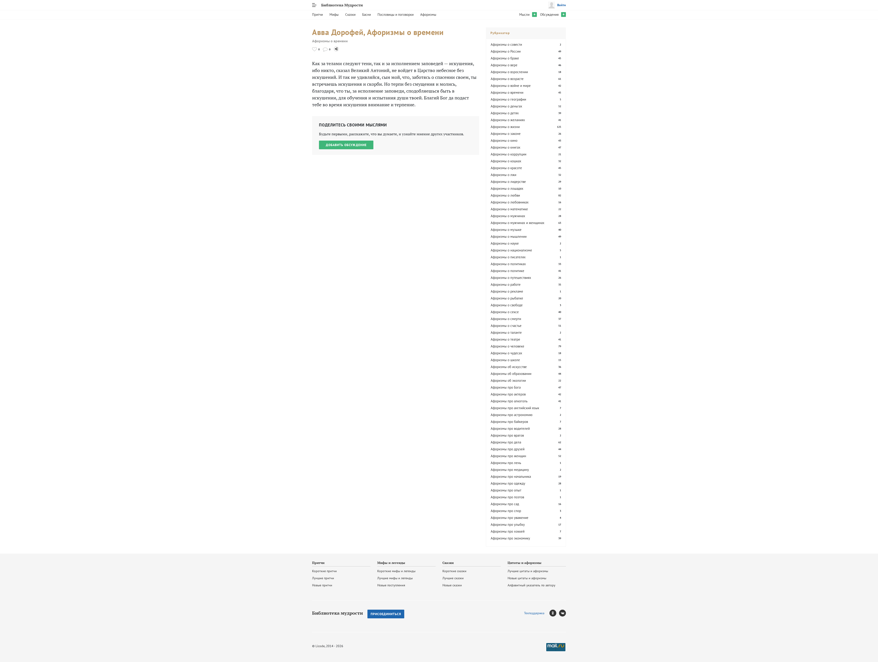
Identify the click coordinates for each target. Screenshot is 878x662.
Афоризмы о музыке (506, 229)
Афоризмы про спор (506, 511)
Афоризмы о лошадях (507, 188)
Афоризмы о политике (507, 271)
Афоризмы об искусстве (509, 367)
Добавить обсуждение (346, 145)
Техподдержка (534, 613)
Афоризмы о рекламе (507, 291)
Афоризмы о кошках (506, 161)
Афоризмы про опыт (506, 490)
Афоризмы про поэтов (507, 497)
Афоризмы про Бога (506, 387)
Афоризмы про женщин (508, 456)
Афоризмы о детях (505, 113)
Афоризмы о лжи (503, 175)
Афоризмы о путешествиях (511, 277)
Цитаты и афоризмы (524, 563)
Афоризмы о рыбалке (507, 298)
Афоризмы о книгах (505, 147)
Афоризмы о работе (506, 284)
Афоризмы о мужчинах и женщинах (517, 223)
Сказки (350, 14)
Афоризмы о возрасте (507, 79)
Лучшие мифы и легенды (395, 578)
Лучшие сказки (453, 578)
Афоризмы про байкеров (509, 421)
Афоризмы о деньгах (506, 106)
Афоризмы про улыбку (508, 524)
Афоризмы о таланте (506, 332)
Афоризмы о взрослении (509, 72)
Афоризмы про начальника (511, 476)
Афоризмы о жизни (505, 127)
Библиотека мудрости (337, 613)
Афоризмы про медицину (510, 469)
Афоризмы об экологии (508, 380)
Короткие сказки (454, 571)
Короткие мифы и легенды (396, 571)
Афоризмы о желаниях (508, 120)
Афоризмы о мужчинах (508, 216)
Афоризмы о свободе (507, 305)
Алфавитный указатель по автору (531, 585)
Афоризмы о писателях (508, 257)
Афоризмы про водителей (510, 428)
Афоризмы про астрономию (512, 415)
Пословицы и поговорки (395, 14)
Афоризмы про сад (505, 504)
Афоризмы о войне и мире (511, 85)
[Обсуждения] (325, 49)
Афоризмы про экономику (510, 538)
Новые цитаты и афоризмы (527, 578)
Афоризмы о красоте (506, 168)
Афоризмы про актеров (508, 394)
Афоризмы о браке (505, 58)
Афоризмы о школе (505, 360)
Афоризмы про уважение (509, 517)
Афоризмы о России (506, 51)
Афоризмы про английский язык (515, 408)
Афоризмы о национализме (511, 250)
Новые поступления (391, 585)
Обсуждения (549, 14)
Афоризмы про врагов (507, 435)
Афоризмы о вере (504, 65)
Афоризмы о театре (505, 339)
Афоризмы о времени (330, 41)
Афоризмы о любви (505, 195)
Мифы (334, 14)
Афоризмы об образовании (511, 373)
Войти (561, 5)
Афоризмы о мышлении (509, 236)
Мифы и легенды (391, 563)
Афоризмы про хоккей (508, 531)
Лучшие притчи (323, 578)
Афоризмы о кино (504, 140)
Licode (320, 646)
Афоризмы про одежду (508, 483)
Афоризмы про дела (506, 442)
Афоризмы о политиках (508, 264)
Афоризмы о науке (505, 243)
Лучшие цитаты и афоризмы (528, 571)
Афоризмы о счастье (506, 325)
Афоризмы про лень (506, 463)
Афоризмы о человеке (507, 346)
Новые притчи (322, 585)
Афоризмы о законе (506, 133)
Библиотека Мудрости (342, 5)
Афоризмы (428, 14)
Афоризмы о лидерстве (508, 181)
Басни (366, 14)
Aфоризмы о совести (506, 44)
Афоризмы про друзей (508, 449)
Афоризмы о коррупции (508, 154)
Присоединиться (386, 614)
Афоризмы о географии (508, 99)
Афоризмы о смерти (506, 319)
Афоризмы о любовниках (510, 202)
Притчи (317, 14)
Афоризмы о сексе (505, 312)
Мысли (524, 14)
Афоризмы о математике (509, 209)
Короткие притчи (324, 571)
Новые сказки (452, 585)
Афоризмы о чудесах (506, 353)
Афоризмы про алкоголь (509, 401)
